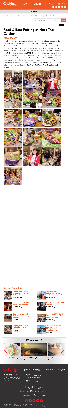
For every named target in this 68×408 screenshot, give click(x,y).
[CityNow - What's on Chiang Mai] (37, 370)
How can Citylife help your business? (34, 391)
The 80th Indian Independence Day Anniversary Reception (55, 293)
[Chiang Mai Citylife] (37, 3)
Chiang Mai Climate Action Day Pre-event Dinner (21, 327)
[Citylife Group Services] (49, 4)
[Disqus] (34, 215)
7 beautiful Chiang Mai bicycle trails (34, 352)
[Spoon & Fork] (61, 4)
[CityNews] (26, 4)
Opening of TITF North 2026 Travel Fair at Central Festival (54, 315)
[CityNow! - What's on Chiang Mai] (10, 4)
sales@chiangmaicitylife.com (34, 395)
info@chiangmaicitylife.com (34, 382)
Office (33, 376)
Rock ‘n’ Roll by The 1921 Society (55, 303)
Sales (33, 377)
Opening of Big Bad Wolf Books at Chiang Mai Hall (21, 315)
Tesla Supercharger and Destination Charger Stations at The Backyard (53, 327)
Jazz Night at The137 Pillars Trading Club (21, 303)
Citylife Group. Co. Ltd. (14, 404)
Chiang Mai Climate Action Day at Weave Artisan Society (21, 293)
